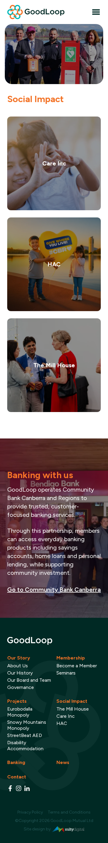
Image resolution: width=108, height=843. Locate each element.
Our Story (18, 658)
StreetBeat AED (24, 735)
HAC (61, 723)
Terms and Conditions (69, 812)
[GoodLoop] (54, 641)
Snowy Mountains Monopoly (26, 725)
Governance (20, 687)
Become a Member (76, 666)
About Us (17, 666)
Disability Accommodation (25, 745)
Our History (20, 673)
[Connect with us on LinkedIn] (27, 788)
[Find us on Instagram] (19, 788)
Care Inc (65, 716)
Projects (17, 701)
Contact (16, 777)
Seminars (66, 673)
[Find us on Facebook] (10, 788)
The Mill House (72, 709)
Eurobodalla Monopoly (19, 712)
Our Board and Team (29, 680)
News (62, 762)
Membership (70, 658)
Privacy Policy (30, 812)
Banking (16, 762)
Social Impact (71, 701)
